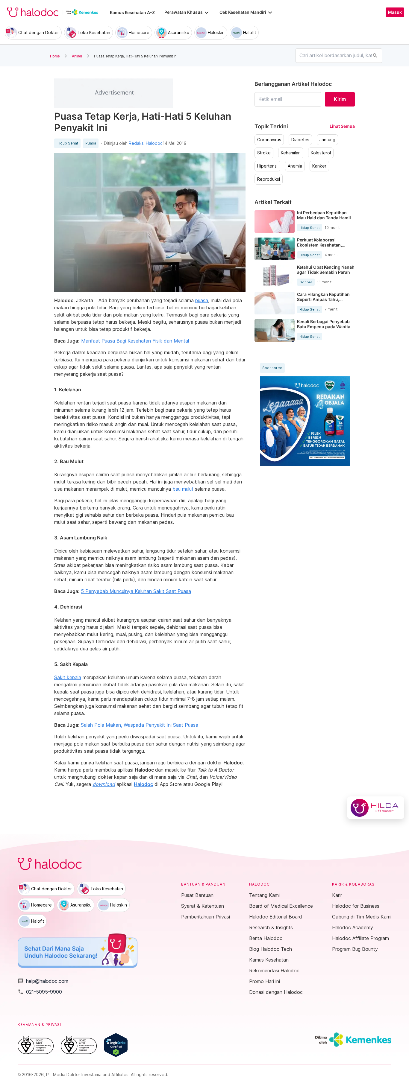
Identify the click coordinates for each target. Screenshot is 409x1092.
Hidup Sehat (67, 143)
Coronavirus (269, 139)
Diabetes (300, 139)
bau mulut (182, 489)
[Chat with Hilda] (375, 807)
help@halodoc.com (43, 981)
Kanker (319, 166)
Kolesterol (321, 152)
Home (55, 55)
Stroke (264, 152)
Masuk (395, 12)
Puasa (90, 143)
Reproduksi (268, 179)
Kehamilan (291, 152)
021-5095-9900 (40, 992)
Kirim (340, 99)
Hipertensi (267, 166)
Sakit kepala (67, 677)
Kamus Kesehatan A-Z (132, 12)
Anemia (295, 166)
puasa (201, 300)
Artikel (77, 55)
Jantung (327, 139)
